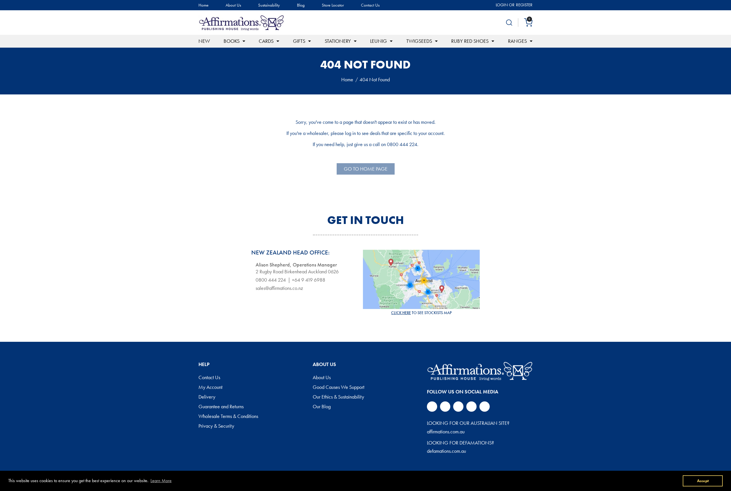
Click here (401, 312)
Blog (301, 5)
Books (232, 41)
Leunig (378, 41)
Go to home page (365, 168)
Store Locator (333, 5)
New (204, 41)
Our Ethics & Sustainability (338, 397)
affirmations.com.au (446, 431)
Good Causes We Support (338, 387)
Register (524, 5)
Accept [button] (703, 480)
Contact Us (370, 5)
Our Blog (322, 406)
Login (502, 5)
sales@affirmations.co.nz (279, 288)
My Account (210, 387)
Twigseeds (419, 41)
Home (203, 5)
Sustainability (269, 5)
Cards (266, 41)
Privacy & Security (216, 426)
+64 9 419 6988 (308, 280)
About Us (233, 5)
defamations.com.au (446, 451)
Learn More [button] (161, 481)
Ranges (517, 41)
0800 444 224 (271, 280)
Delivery (206, 397)
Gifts (299, 41)
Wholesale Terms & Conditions (228, 416)
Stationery (338, 41)
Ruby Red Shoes (470, 41)
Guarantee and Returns (221, 406)
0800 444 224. (402, 144)
